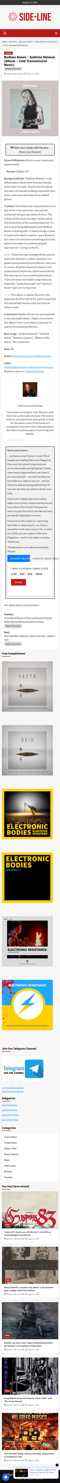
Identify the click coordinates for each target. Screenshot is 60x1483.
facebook (24, 356)
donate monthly (20, 558)
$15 (30, 574)
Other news (10, 1165)
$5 (15, 574)
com (32, 356)
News (7, 1160)
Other (38, 574)
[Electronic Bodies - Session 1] (27, 877)
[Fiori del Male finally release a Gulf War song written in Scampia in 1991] (30, 1431)
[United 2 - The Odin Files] (27, 750)
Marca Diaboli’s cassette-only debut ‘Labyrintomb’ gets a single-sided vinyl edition (29, 1289)
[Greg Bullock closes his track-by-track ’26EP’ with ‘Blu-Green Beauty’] (30, 1376)
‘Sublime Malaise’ (34, 371)
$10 (22, 574)
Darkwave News (10, 1110)
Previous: (28, 618)
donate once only (43, 558)
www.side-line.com (15, 440)
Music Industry (11, 1154)
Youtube (8, 1177)
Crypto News (10, 1142)
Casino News (10, 1137)
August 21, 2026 (33, 1239)
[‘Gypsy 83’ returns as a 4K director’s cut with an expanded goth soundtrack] (30, 1209)
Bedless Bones (15, 605)
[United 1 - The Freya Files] (27, 686)
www (15, 356)
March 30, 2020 (33, 74)
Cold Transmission (31, 605)
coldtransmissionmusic (40, 367)
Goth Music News (10, 1114)
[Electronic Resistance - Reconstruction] (27, 941)
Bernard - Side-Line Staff (15, 1239)
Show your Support (30, 151)
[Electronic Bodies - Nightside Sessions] (27, 814)
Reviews (8, 53)
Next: (29, 636)
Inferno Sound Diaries (15, 74)
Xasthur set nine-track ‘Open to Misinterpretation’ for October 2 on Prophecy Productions (28, 1344)
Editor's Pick (10, 1148)
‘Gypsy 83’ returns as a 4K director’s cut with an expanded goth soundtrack (27, 1234)
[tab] (18, 558)
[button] (5, 32)
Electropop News (10, 1119)
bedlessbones (43, 356)
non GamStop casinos (13, 1087)
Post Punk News (9, 1105)
